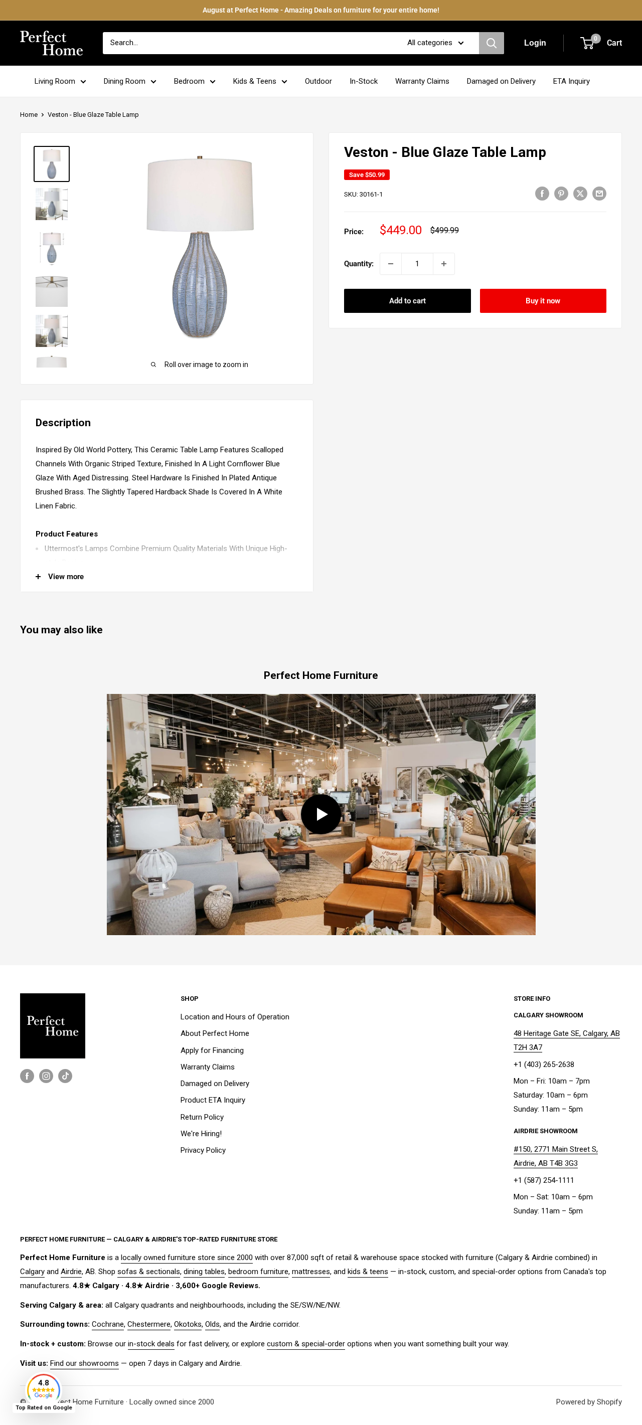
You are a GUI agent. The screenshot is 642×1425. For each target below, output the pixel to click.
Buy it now (543, 300)
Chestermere (149, 1324)
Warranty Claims (422, 81)
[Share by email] (599, 193)
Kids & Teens (254, 81)
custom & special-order (306, 1343)
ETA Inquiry (571, 81)
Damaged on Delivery (501, 81)
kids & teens (368, 1271)
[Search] (491, 43)
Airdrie (71, 1271)
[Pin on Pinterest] (561, 193)
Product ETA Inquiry (213, 1100)
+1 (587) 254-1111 (544, 1180)
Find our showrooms (84, 1363)
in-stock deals (151, 1343)
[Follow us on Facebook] (27, 1075)
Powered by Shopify (589, 1401)
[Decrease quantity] (390, 263)
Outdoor (318, 81)
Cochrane (108, 1324)
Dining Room (124, 81)
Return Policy (202, 1117)
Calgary (32, 1271)
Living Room (55, 81)
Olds (212, 1324)
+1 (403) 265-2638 (544, 1064)
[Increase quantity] (443, 263)
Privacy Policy (203, 1150)
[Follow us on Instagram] (46, 1075)
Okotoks (188, 1324)
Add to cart (407, 300)
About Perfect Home (215, 1033)
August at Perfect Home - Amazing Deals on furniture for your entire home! (321, 10)
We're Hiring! (201, 1133)
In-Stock (364, 81)
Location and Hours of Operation (235, 1016)
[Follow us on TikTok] (65, 1075)
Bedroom (189, 81)
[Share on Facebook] (542, 193)
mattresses (311, 1271)
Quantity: (359, 263)
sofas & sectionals (148, 1271)
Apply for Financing (212, 1050)
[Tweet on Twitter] (580, 193)
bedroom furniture (258, 1271)
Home (29, 114)
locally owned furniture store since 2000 (187, 1257)
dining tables (204, 1271)
